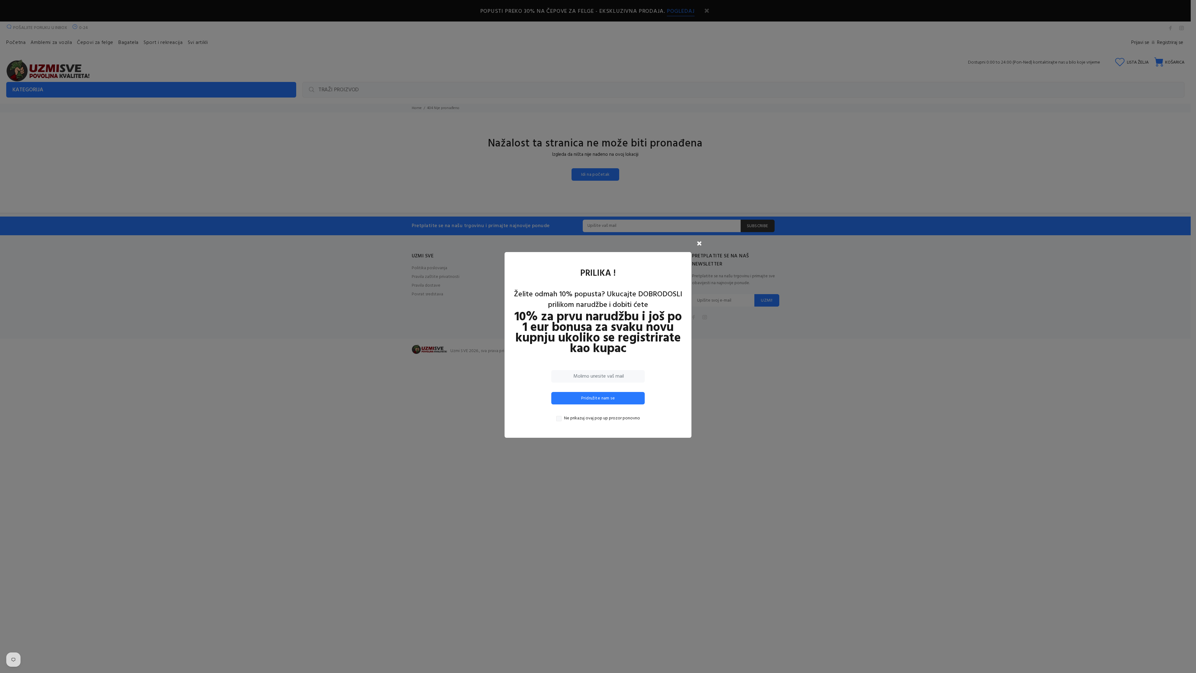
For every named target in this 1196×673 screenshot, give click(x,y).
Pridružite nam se (598, 398)
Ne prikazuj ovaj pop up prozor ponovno (602, 418)
